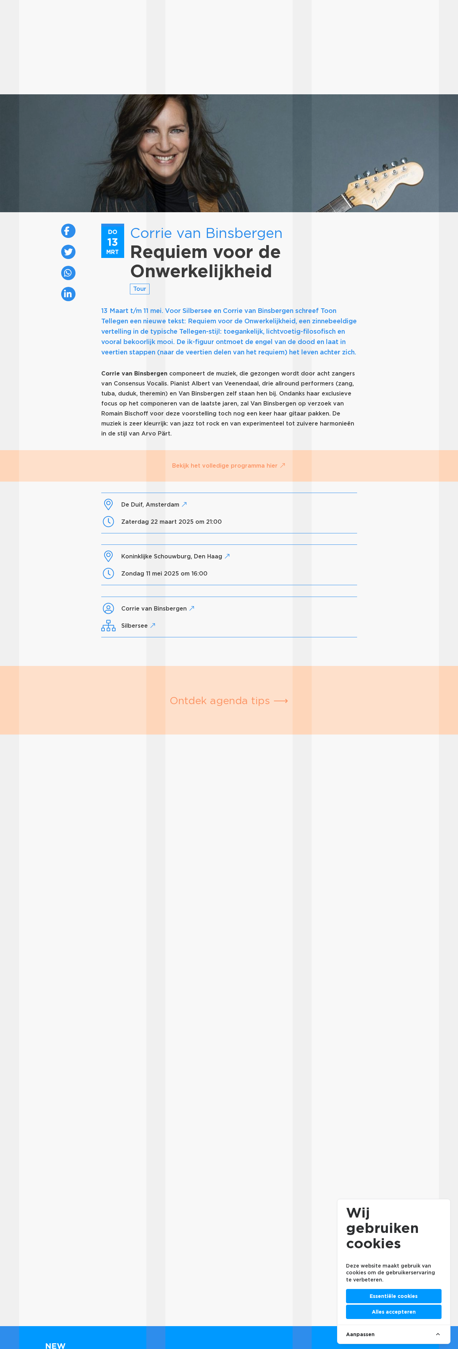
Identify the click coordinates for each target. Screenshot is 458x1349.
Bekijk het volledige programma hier (225, 465)
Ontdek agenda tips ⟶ (229, 700)
